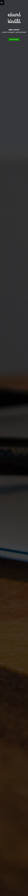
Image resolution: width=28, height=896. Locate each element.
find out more (14, 39)
